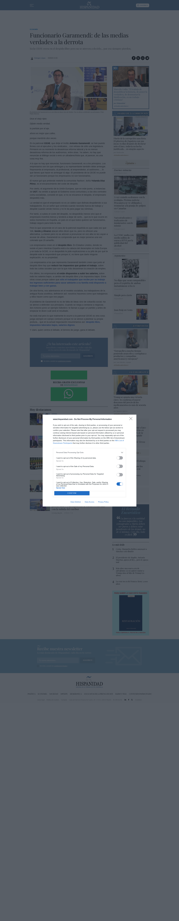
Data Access (89, 502)
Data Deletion (76, 502)
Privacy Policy (103, 502)
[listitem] (89, 452)
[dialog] (89, 461)
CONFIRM (71, 493)
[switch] (120, 458)
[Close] (131, 419)
